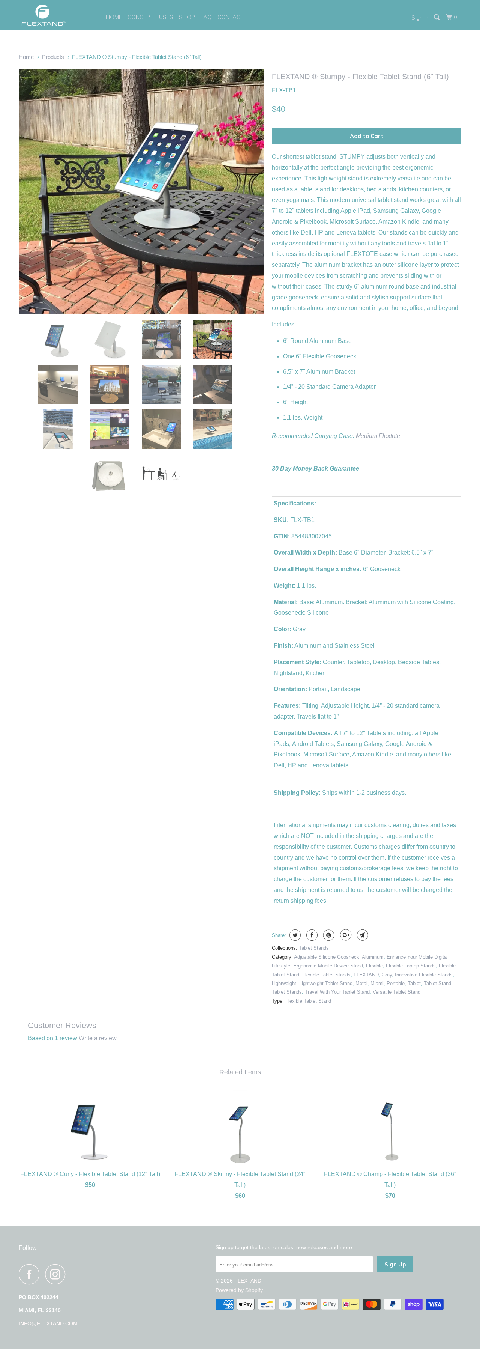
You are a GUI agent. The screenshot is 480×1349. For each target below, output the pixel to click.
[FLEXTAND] (57, 15)
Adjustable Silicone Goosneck (326, 957)
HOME (114, 17)
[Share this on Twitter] (294, 935)
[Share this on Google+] (344, 935)
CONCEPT (140, 17)
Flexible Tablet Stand (308, 1001)
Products (53, 57)
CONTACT (231, 17)
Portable (396, 983)
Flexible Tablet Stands (326, 975)
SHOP (187, 17)
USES (166, 17)
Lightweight (284, 983)
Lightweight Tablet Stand (325, 983)
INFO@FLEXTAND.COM (48, 1323)
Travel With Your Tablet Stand (337, 992)
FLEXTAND (366, 975)
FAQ (206, 17)
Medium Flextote (378, 436)
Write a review (98, 1038)
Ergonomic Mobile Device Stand (328, 966)
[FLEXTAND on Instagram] (57, 1274)
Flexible (374, 966)
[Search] (437, 17)
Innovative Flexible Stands (424, 975)
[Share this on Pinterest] (327, 935)
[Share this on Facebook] (311, 935)
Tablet (414, 983)
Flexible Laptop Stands (411, 966)
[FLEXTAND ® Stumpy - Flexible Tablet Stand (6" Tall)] (141, 191)
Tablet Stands (314, 948)
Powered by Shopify (239, 1290)
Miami (377, 983)
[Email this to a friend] (361, 935)
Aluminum (373, 957)
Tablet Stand (437, 983)
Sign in (419, 17)
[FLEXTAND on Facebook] (31, 1274)
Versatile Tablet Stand (396, 992)
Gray (387, 975)
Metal (362, 983)
